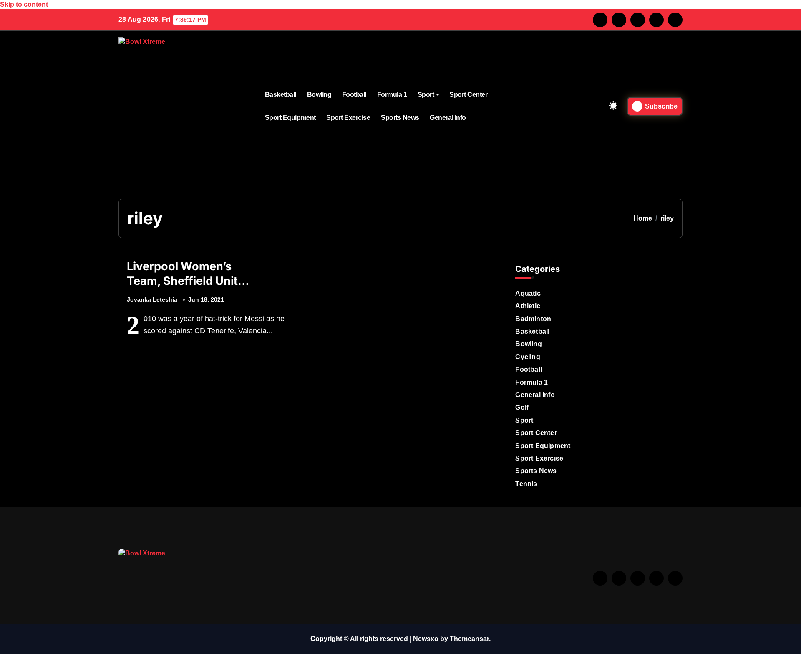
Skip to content (24, 4)
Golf (522, 407)
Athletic (527, 305)
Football (354, 94)
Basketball (280, 94)
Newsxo (425, 638)
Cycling (527, 356)
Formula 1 (392, 94)
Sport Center (468, 94)
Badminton (533, 318)
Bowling (319, 94)
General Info (448, 117)
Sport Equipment (290, 117)
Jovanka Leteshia (152, 299)
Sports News (400, 117)
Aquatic (527, 293)
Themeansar (469, 638)
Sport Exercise (348, 117)
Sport (426, 94)
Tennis (526, 483)
